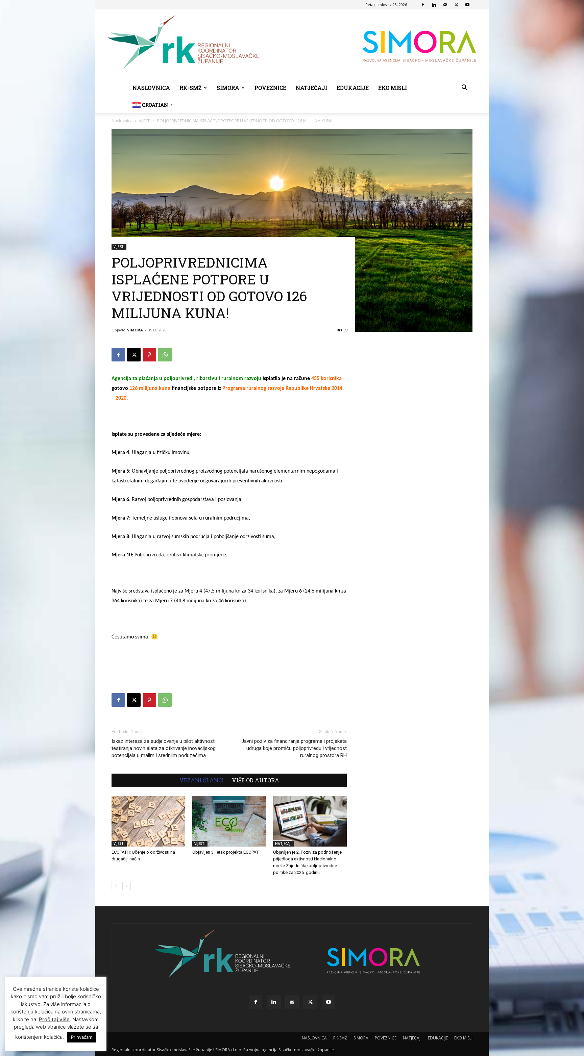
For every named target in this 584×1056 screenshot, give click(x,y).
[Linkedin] (434, 4)
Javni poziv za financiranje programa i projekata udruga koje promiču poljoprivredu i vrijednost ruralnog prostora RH (294, 748)
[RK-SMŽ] (292, 44)
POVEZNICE (270, 87)
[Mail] (445, 4)
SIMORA (228, 87)
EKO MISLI (392, 87)
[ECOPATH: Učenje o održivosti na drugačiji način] (148, 821)
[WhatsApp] (165, 354)
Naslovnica (122, 121)
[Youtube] (467, 4)
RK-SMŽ (190, 87)
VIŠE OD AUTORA (255, 780)
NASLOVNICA (151, 87)
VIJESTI (145, 121)
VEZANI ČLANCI (201, 780)
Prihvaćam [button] (81, 1037)
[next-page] (126, 886)
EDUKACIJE (353, 87)
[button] (464, 88)
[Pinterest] (149, 354)
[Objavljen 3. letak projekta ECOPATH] (229, 821)
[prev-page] (116, 886)
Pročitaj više (54, 1019)
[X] (456, 4)
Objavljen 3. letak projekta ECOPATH (227, 852)
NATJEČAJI (311, 87)
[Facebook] (423, 4)
